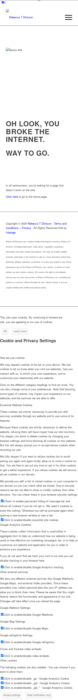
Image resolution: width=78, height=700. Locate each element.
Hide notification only (39, 695)
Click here (12, 197)
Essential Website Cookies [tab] (16, 405)
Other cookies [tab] (8, 660)
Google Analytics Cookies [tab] (15, 525)
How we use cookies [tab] (12, 358)
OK (5, 331)
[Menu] (66, 17)
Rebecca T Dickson (39, 223)
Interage (11, 232)
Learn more (20, 331)
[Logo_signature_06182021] (32, 17)
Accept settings (11, 695)
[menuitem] (66, 17)
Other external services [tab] (14, 572)
